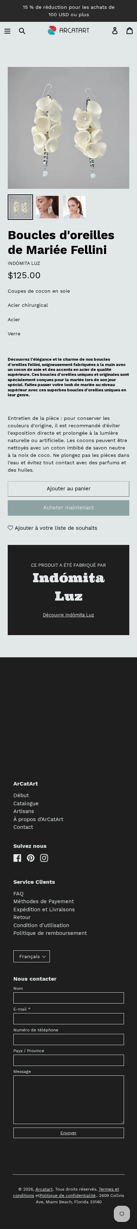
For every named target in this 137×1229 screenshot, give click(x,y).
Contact (23, 827)
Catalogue (26, 803)
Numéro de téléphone (35, 1030)
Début (21, 795)
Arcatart (44, 1189)
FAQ (18, 893)
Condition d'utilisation (41, 925)
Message (22, 1071)
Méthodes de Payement (43, 901)
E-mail (22, 1009)
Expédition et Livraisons (44, 909)
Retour (22, 917)
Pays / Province (28, 1051)
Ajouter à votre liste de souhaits (55, 528)
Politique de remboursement (50, 933)
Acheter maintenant (68, 507)
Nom (18, 988)
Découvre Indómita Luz (68, 614)
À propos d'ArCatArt (38, 819)
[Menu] (7, 30)
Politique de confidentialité (68, 1195)
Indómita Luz (24, 263)
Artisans (23, 811)
